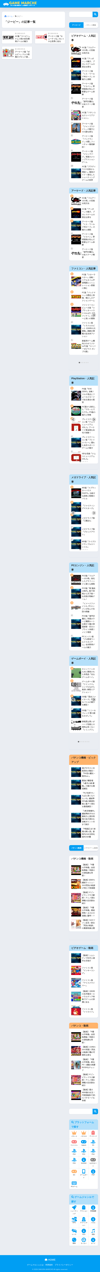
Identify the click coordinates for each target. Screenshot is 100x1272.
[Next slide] (94, 315)
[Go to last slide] (73, 315)
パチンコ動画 (76, 848)
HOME (51, 1259)
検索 (95, 14)
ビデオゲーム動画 (91, 848)
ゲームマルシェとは (35, 1265)
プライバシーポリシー (64, 1265)
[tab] (79, 362)
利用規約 (49, 1265)
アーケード (76, 25)
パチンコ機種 (91, 25)
